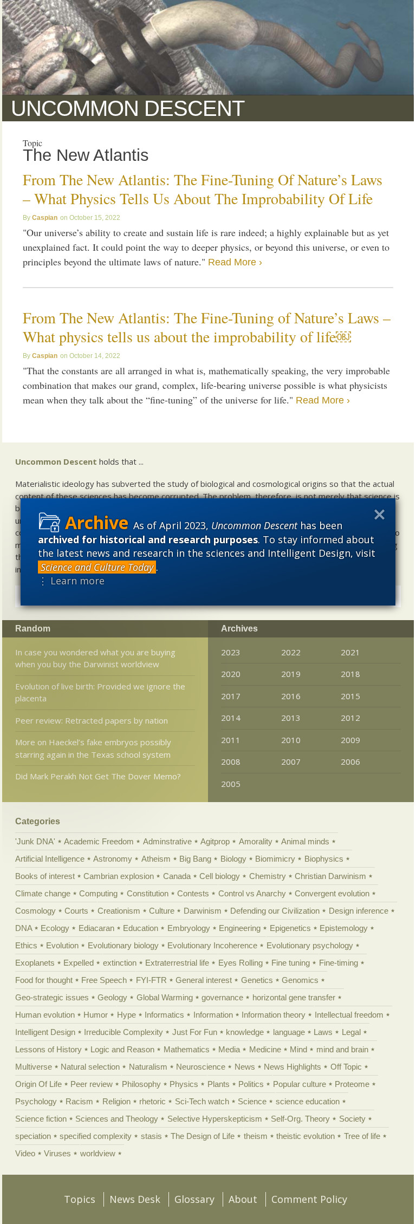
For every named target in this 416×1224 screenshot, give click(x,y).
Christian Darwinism (330, 876)
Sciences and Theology (116, 1118)
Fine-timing (338, 962)
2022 (291, 652)
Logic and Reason (122, 1049)
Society (352, 1118)
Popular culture (299, 1084)
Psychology (36, 1101)
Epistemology (344, 928)
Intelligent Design (45, 1032)
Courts (76, 910)
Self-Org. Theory (300, 1118)
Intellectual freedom (349, 1014)
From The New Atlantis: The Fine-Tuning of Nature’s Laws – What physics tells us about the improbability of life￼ (207, 327)
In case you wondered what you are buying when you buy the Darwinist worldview (95, 658)
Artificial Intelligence (49, 858)
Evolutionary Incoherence (212, 945)
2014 (230, 717)
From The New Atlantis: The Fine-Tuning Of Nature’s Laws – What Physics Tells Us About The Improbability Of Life (202, 189)
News (245, 1066)
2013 (291, 717)
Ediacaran (96, 928)
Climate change (42, 893)
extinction (119, 962)
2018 (350, 673)
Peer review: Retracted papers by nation (91, 720)
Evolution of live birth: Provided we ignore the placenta (100, 692)
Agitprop (215, 841)
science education (308, 1101)
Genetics (257, 980)
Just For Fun (194, 1032)
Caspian (44, 218)
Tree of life (362, 1136)
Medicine (265, 1049)
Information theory (274, 1014)
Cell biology (219, 876)
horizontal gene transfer (293, 997)
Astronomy (112, 858)
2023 (230, 652)
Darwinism (203, 910)
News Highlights (292, 1066)
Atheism (156, 858)
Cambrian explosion (118, 876)
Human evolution (45, 1014)
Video (25, 1153)
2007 (291, 761)
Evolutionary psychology (309, 945)
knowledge (245, 1032)
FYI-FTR (151, 980)
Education (140, 928)
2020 (230, 673)
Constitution (147, 893)
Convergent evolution (332, 893)
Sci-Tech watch (202, 1101)
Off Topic (346, 1066)
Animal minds (305, 841)
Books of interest (45, 876)
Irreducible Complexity (123, 1032)
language (289, 1032)
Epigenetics (290, 928)
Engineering (240, 928)
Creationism (119, 910)
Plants (218, 1084)
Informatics (164, 1014)
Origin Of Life (38, 1084)
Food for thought (44, 980)
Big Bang (195, 858)
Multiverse (33, 1066)
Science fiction (41, 1118)
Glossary (194, 1199)
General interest (204, 980)
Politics (251, 1084)
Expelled (78, 962)
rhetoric (152, 1101)
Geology (112, 997)
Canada (177, 876)
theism (256, 1136)
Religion (116, 1101)
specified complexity (96, 1136)
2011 (230, 739)
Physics (184, 1084)
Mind (298, 1049)
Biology (233, 858)
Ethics (26, 945)
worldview (97, 1153)
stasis (151, 1136)
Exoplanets (35, 962)
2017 (230, 696)
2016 (291, 696)
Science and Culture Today (97, 567)
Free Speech (104, 980)
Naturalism (148, 1066)
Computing (98, 893)
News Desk (134, 1199)
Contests (193, 893)
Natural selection (90, 1066)
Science (252, 1101)
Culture (161, 910)
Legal (351, 1032)
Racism (79, 1101)
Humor (95, 1014)
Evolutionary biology (123, 945)
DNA (23, 928)
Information (213, 1014)
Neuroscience (200, 1066)
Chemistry (267, 876)
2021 (350, 652)
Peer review (91, 1084)
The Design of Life (203, 1136)
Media (229, 1049)
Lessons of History (48, 1049)
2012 (350, 717)
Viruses (57, 1153)
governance (222, 997)
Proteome (352, 1084)
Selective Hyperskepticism (214, 1118)
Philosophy (141, 1084)
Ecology (55, 928)
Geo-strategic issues (52, 997)
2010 (291, 739)
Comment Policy (309, 1199)
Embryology (188, 928)
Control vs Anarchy (252, 893)
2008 (230, 761)
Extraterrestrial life (177, 962)
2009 (350, 739)
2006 (350, 761)
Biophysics (323, 858)
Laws (323, 1032)
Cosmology (35, 910)
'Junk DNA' (35, 841)
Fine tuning (290, 962)
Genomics (300, 980)
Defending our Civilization (275, 910)
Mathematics (187, 1049)
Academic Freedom (99, 841)
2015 (350, 696)
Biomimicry (275, 858)
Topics (79, 1199)
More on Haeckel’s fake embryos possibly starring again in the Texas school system (93, 748)
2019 (291, 673)
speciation (33, 1136)
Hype (126, 1014)
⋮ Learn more (71, 580)
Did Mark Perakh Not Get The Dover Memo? (98, 776)
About (243, 1199)
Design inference (358, 910)
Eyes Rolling (240, 962)
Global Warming (164, 997)
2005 (230, 783)
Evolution (62, 945)
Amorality (255, 841)
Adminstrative (167, 841)
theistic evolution (305, 1136)
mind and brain (342, 1049)
